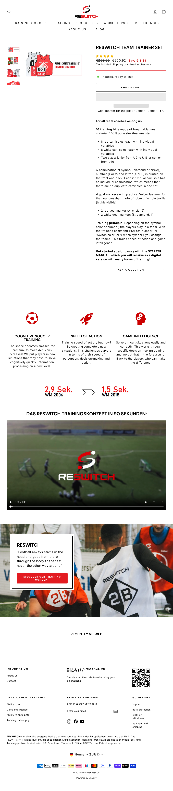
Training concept (30, 23)
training (61, 23)
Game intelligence (17, 709)
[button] (105, 56)
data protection (141, 709)
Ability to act (14, 704)
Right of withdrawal (138, 716)
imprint (136, 704)
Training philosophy (18, 720)
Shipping (118, 64)
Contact (11, 680)
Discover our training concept (42, 578)
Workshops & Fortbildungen (132, 23)
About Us (78, 29)
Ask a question (131, 269)
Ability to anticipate (18, 714)
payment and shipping (140, 725)
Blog (100, 29)
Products (86, 23)
